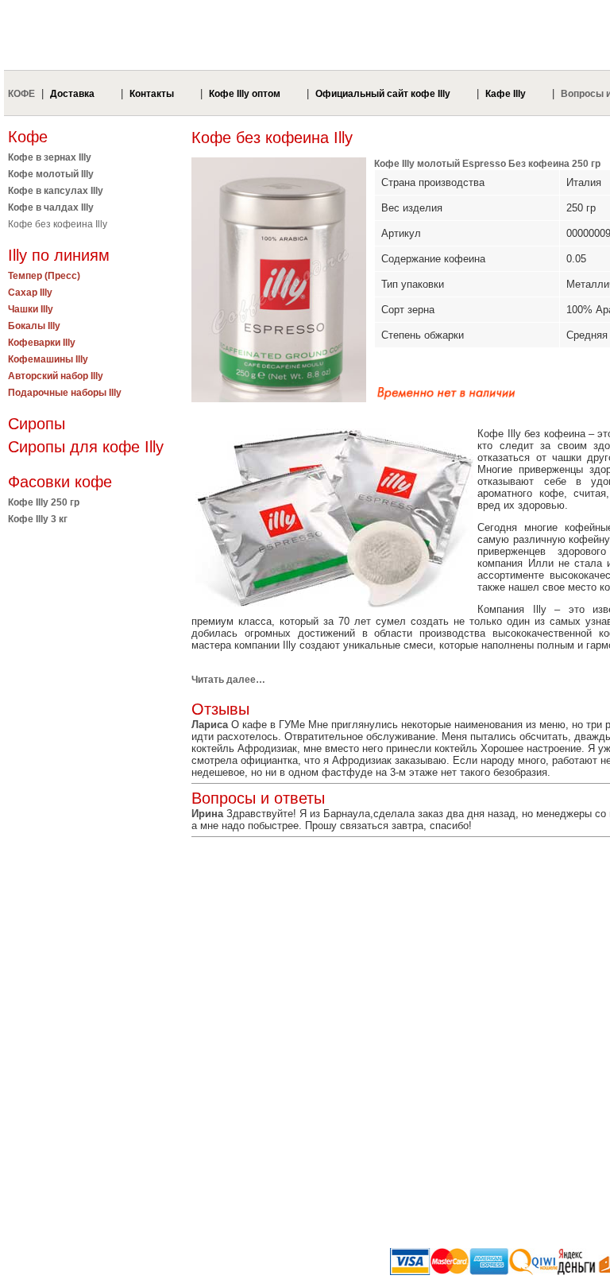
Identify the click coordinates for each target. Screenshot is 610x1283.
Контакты (151, 93)
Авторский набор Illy (55, 376)
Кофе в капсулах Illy (55, 190)
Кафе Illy (505, 93)
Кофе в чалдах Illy (51, 207)
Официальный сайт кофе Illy (382, 93)
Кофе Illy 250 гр (43, 502)
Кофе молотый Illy (51, 174)
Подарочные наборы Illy (65, 392)
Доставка (72, 93)
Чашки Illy (30, 309)
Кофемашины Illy (48, 359)
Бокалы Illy (34, 325)
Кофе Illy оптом (244, 93)
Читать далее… (228, 679)
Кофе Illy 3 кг (38, 519)
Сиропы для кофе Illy (86, 446)
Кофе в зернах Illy (49, 157)
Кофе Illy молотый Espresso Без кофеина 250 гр (487, 163)
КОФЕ (21, 93)
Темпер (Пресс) (44, 275)
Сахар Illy (30, 292)
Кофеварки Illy (41, 342)
